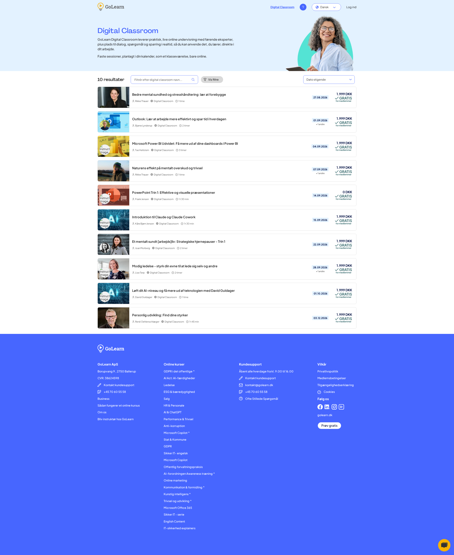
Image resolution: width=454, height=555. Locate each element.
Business (103, 398)
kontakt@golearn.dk (259, 385)
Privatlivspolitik (327, 371)
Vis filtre (213, 79)
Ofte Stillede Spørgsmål (261, 398)
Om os (102, 412)
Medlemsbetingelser (331, 378)
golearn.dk (324, 415)
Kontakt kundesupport (119, 385)
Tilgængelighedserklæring (335, 385)
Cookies (329, 391)
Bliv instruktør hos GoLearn (116, 419)
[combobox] (326, 7)
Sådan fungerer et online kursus (119, 405)
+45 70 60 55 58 (115, 391)
